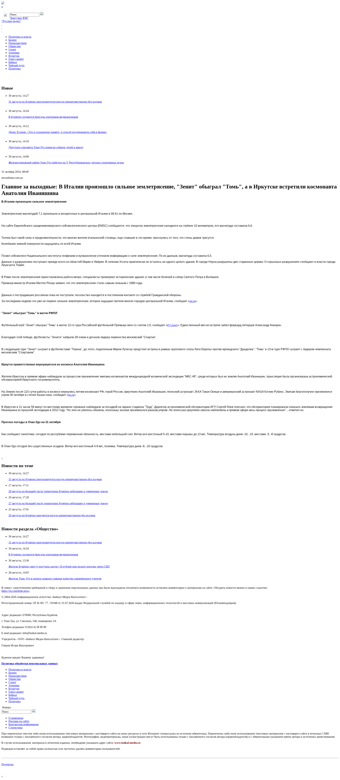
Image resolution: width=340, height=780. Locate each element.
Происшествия (17, 43)
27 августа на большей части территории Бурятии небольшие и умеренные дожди (58, 503)
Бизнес (12, 39)
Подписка (7, 764)
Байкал (12, 62)
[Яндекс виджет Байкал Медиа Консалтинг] (170, 30)
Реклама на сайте (18, 721)
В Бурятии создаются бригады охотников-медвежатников (43, 116)
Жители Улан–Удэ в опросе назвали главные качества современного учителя (54, 578)
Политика (14, 68)
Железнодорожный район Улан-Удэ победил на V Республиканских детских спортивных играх (66, 162)
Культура (13, 55)
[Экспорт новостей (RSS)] (170, 27)
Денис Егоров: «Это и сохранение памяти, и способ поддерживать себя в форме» (57, 132)
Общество (14, 46)
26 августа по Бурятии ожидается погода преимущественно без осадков (51, 515)
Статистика (15, 727)
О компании (15, 717)
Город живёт (16, 59)
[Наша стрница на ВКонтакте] (170, 24)
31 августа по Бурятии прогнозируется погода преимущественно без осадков (55, 101)
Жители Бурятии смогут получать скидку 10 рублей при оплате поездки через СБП (59, 566)
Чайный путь (16, 65)
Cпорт (12, 49)
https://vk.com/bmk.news (15, 590)
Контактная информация (23, 724)
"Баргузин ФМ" (19, 17)
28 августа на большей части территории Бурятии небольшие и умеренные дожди (58, 491)
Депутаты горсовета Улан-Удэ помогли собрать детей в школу (45, 147)
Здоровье (13, 52)
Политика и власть (19, 36)
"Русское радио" (11, 21)
